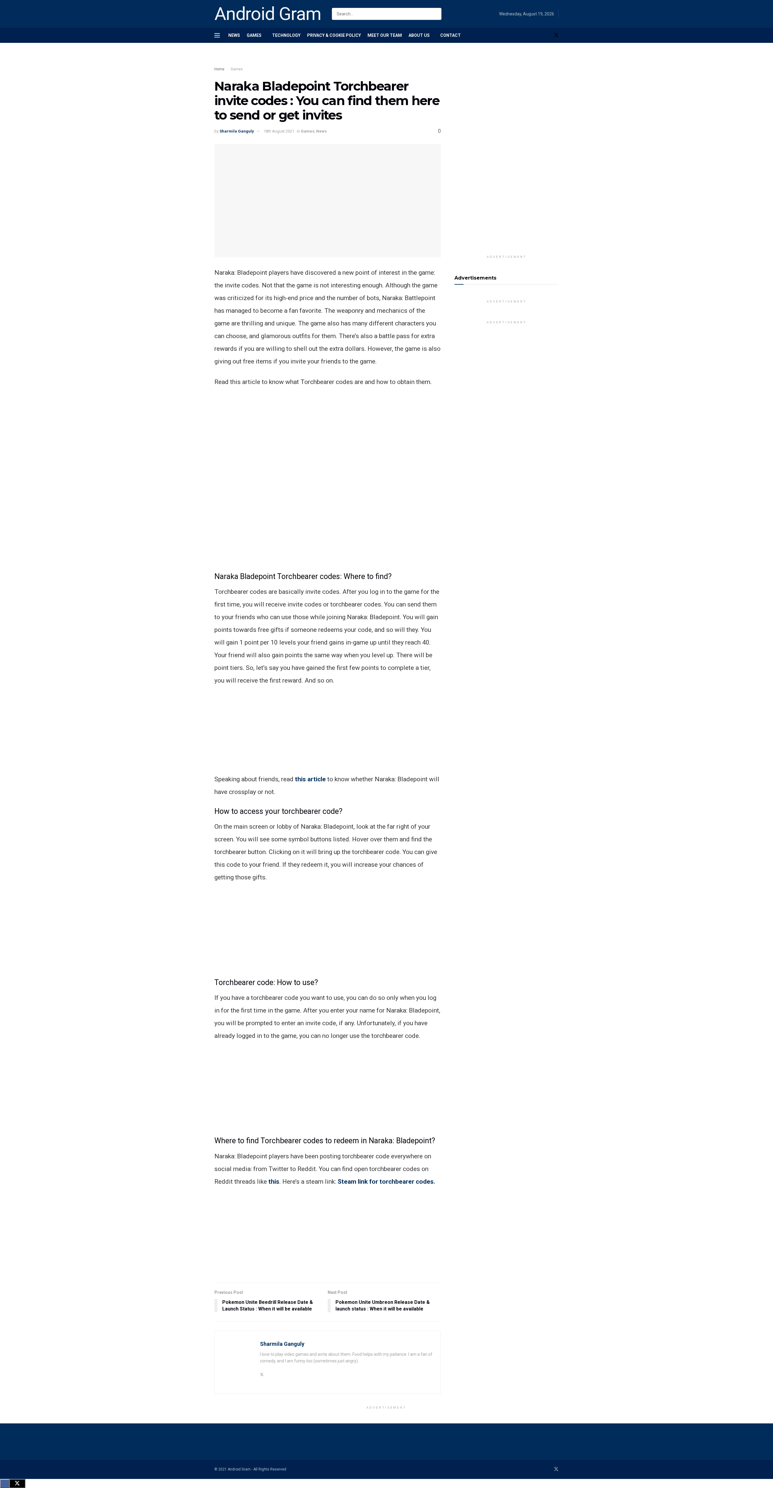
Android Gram (267, 14)
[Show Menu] (217, 35)
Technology (286, 35)
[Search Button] (435, 14)
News (234, 35)
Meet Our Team (384, 35)
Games (254, 35)
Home (219, 69)
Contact (450, 35)
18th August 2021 (279, 131)
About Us (419, 35)
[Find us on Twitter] (556, 35)
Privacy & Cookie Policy (334, 35)
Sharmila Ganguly (237, 131)
